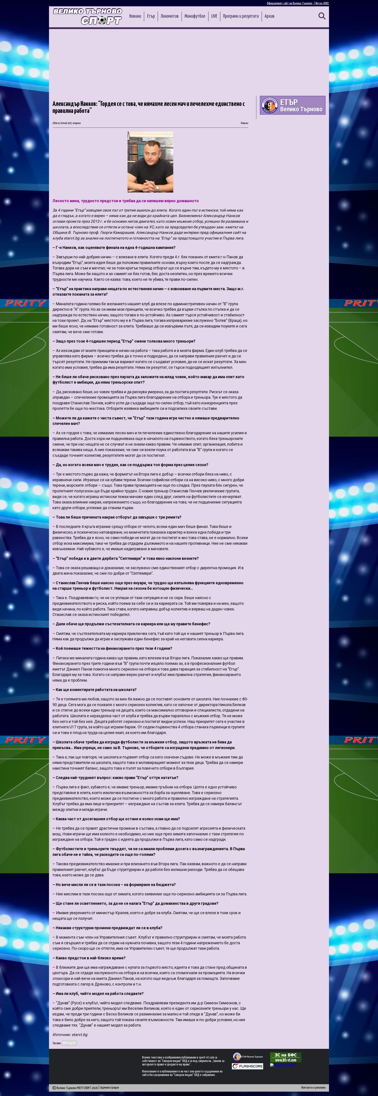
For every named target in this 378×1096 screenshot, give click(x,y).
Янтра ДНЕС (322, 3)
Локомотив (170, 16)
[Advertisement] (189, 61)
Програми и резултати (241, 16)
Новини (135, 16)
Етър (151, 16)
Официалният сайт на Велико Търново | (291, 3)
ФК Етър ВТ (69, 1043)
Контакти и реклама (313, 1087)
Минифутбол (195, 16)
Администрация (109, 1087)
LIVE (214, 16)
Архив (270, 16)
